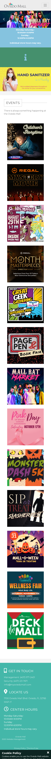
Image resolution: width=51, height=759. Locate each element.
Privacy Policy (20, 748)
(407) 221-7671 (20, 681)
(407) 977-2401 (27, 677)
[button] (4, 19)
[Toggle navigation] (45, 5)
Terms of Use (33, 748)
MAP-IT (8, 702)
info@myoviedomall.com (17, 684)
